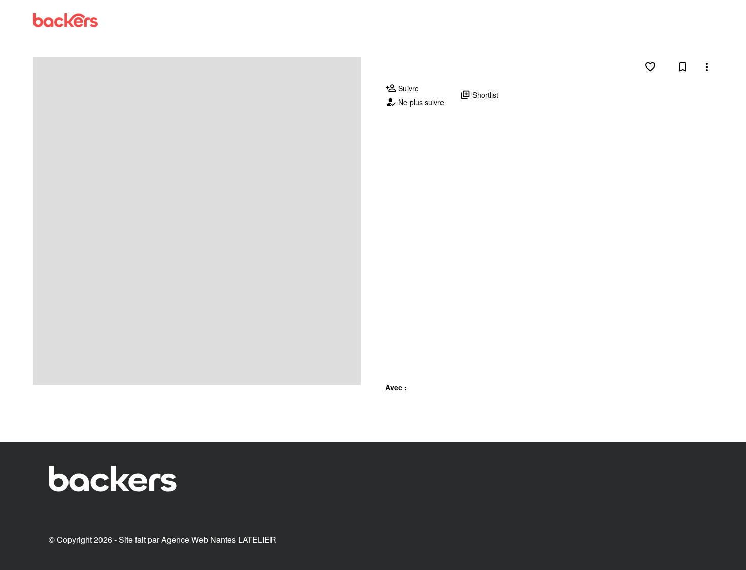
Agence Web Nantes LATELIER (218, 539)
